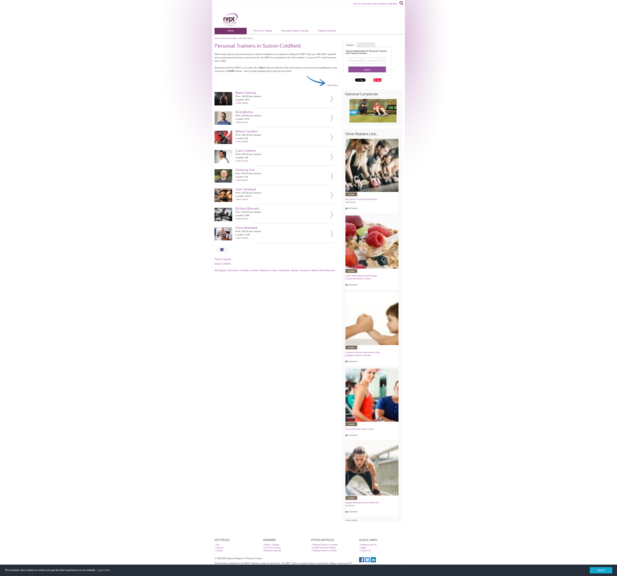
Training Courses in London (325, 545)
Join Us (356, 4)
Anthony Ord (245, 170)
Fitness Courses (327, 31)
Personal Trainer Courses (295, 31)
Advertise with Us (368, 545)
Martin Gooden (246, 131)
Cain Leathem (245, 150)
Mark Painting (245, 92)
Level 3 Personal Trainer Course (359, 429)
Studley (295, 270)
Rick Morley (244, 112)
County (219, 550)
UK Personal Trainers (229, 38)
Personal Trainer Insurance (374, 4)
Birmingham (221, 270)
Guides (351, 194)
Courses (220, 547)
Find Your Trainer (262, 31)
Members (393, 4)
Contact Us (365, 550)
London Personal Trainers (324, 547)
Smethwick (284, 270)
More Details (242, 103)
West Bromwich (327, 270)
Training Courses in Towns (324, 550)
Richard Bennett (247, 208)
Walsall (314, 270)
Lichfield (254, 270)
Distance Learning (272, 550)
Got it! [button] (601, 570)
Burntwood (233, 270)
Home (230, 31)
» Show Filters (332, 85)
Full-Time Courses (272, 547)
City (217, 545)
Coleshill (244, 270)
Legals (363, 547)
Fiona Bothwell (246, 228)
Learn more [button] (103, 570)
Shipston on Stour (269, 270)
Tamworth (305, 270)
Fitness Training (271, 545)
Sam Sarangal (245, 189)
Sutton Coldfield (223, 263)
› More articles (351, 520)
